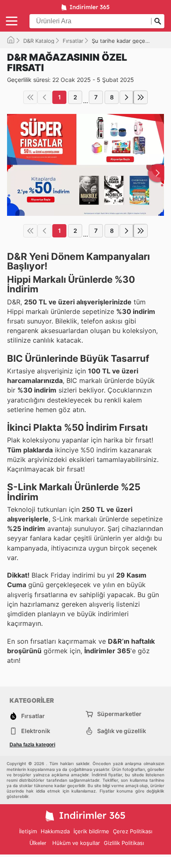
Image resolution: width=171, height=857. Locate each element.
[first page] (30, 97)
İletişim (28, 831)
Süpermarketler (119, 713)
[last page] (141, 97)
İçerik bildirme (91, 831)
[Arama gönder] (157, 21)
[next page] (127, 97)
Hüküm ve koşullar (76, 843)
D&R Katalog (38, 40)
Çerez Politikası (132, 831)
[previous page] (44, 97)
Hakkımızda (55, 831)
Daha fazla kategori (32, 745)
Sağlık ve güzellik (121, 730)
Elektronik (35, 730)
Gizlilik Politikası (124, 843)
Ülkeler (37, 843)
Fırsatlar (73, 40)
